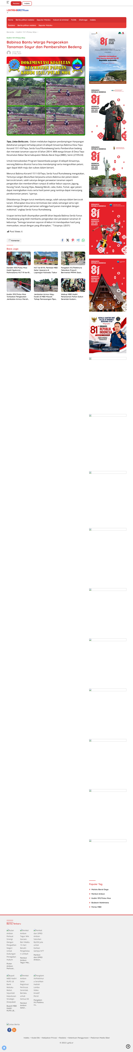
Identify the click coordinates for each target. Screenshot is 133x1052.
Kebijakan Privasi (49, 1038)
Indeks (27, 3)
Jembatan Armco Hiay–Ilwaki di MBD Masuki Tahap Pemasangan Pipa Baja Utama (45, 296)
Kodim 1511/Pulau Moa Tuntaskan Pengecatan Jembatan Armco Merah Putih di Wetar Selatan (17, 296)
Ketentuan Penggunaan (78, 1038)
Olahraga (83, 20)
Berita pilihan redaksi (25, 20)
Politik (73, 20)
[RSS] (14, 1030)
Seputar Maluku (44, 20)
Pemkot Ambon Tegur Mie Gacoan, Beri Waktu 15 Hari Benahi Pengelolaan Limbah (25, 960)
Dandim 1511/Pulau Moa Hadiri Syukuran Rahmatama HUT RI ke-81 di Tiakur (18, 270)
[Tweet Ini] (68, 240)
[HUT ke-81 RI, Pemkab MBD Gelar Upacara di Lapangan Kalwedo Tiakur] (46, 258)
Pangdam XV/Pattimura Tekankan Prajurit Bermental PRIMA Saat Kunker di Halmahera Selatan (71, 270)
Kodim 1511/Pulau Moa (16, 38)
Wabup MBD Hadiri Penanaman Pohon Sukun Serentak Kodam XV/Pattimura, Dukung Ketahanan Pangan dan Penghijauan (72, 296)
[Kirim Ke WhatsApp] (83, 240)
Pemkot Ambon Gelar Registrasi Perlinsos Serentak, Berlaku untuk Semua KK (24, 1005)
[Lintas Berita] (18, 10)
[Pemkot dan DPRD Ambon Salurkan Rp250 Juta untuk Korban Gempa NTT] (39, 940)
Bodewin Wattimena (100, 902)
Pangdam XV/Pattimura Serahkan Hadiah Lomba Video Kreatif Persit (39, 1002)
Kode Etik (36, 1038)
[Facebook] (9, 1030)
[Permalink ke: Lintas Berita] (9, 52)
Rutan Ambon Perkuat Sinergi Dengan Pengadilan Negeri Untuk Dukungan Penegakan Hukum (11, 966)
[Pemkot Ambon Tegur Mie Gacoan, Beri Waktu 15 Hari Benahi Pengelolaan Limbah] (25, 942)
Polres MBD (96, 907)
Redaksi (16, 3)
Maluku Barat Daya (99, 889)
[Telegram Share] (78, 240)
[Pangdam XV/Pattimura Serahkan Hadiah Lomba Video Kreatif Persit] (39, 986)
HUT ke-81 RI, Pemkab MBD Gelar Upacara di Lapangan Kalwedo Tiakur (46, 270)
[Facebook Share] (62, 240)
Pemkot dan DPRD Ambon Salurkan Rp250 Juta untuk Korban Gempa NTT (39, 957)
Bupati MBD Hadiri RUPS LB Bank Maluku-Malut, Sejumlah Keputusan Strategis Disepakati (12, 1008)
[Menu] (8, 2)
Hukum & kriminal (61, 20)
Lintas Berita (16, 52)
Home (10, 20)
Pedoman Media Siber (100, 1038)
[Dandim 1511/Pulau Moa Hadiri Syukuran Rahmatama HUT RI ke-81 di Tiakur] (19, 258)
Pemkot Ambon (98, 894)
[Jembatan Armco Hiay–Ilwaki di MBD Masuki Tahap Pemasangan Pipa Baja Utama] (46, 285)
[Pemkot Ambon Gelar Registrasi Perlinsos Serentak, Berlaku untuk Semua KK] (25, 987)
